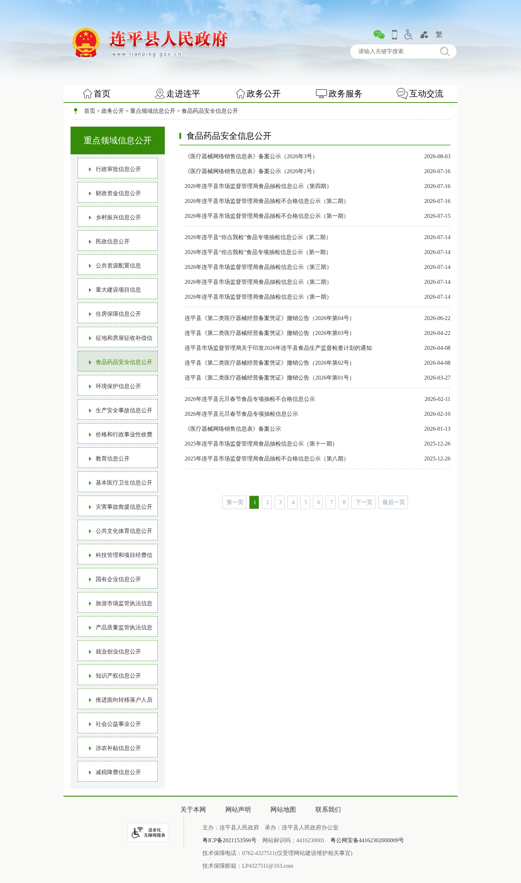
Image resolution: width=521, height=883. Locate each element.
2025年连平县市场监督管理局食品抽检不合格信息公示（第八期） (267, 459)
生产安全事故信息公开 (124, 410)
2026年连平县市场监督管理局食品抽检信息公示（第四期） (258, 186)
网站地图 (283, 809)
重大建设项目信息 (118, 290)
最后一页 (393, 502)
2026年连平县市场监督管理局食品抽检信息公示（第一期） (258, 297)
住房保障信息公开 (118, 314)
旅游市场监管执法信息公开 (115, 606)
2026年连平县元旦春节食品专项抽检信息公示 (241, 414)
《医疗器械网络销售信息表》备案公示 (233, 429)
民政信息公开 (113, 241)
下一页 (363, 502)
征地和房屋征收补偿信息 (115, 341)
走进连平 (183, 93)
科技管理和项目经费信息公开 (115, 558)
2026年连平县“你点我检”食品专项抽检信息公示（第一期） (258, 252)
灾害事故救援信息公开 (124, 507)
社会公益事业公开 (118, 724)
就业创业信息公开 (118, 652)
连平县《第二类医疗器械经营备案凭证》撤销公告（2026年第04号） (270, 318)
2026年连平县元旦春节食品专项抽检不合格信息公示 (250, 399)
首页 (102, 93)
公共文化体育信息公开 (124, 531)
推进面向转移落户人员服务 (115, 703)
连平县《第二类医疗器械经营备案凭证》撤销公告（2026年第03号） (270, 333)
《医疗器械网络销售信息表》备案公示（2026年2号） (251, 171)
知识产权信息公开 (118, 676)
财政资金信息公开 (118, 193)
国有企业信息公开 (118, 579)
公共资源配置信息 (118, 266)
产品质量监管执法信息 (124, 627)
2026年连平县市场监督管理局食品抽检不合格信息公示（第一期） (267, 216)
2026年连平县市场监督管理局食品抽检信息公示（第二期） (258, 282)
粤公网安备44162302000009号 (367, 840)
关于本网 (193, 809)
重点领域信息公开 (152, 111)
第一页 (234, 502)
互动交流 (426, 93)
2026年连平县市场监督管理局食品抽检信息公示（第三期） (258, 267)
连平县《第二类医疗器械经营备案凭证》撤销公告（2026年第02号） (270, 363)
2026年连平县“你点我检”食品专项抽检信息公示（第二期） (258, 237)
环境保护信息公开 (118, 386)
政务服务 (346, 93)
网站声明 (238, 809)
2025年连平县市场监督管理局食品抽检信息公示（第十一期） (261, 444)
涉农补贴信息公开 (118, 748)
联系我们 (328, 809)
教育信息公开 (113, 459)
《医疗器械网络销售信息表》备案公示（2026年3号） (251, 156)
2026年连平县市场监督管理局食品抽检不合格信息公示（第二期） (267, 201)
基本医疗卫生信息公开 (124, 483)
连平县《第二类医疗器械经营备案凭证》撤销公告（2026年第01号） (270, 378)
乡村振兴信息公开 (118, 217)
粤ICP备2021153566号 (229, 840)
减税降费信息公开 (118, 772)
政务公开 (264, 93)
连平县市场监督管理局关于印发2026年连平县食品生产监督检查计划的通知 (278, 348)
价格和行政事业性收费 (124, 434)
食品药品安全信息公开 (209, 111)
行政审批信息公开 (118, 169)
